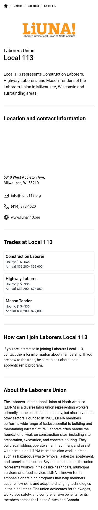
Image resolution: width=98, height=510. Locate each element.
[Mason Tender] (49, 305)
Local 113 (50, 5)
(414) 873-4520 (23, 206)
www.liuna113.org (25, 217)
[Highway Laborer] (49, 283)
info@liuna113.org (26, 195)
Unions (18, 5)
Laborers (33, 5)
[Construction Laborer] (49, 261)
